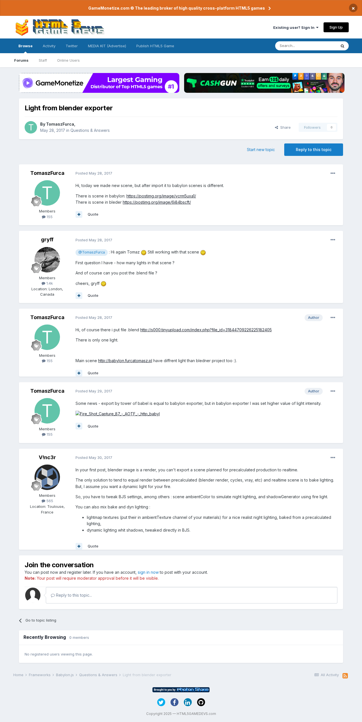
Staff (43, 60)
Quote (93, 214)
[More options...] (333, 173)
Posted (94, 173)
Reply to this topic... (73, 595)
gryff (47, 239)
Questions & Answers (90, 130)
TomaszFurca (60, 124)
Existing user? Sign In (294, 27)
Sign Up (336, 27)
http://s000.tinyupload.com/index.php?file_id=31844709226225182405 (206, 329)
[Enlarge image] (118, 413)
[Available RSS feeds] (345, 676)
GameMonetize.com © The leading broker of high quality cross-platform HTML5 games (176, 8)
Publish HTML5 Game (155, 46)
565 (49, 500)
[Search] (342, 45)
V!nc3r (47, 457)
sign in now (148, 572)
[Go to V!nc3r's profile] (47, 477)
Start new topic (261, 149)
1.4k (49, 283)
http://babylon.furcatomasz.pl (125, 360)
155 (49, 216)
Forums (21, 60)
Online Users (68, 60)
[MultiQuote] (79, 214)
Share (284, 127)
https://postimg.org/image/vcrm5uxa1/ (161, 196)
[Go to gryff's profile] (47, 259)
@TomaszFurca (91, 252)
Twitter (72, 46)
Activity (49, 46)
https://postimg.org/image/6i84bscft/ (157, 202)
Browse (25, 46)
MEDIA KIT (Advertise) (107, 46)
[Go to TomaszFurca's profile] (31, 127)
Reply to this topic (313, 149)
